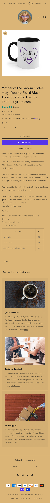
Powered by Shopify (27, 494)
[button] (4, 17)
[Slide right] (30, 80)
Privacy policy (14, 498)
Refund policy (39, 494)
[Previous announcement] (4, 3)
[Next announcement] (45, 3)
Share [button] (6, 261)
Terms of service (25, 498)
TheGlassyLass (16, 494)
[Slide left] (19, 80)
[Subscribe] (36, 466)
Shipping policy (37, 498)
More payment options (25, 148)
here (26, 329)
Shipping (4, 114)
